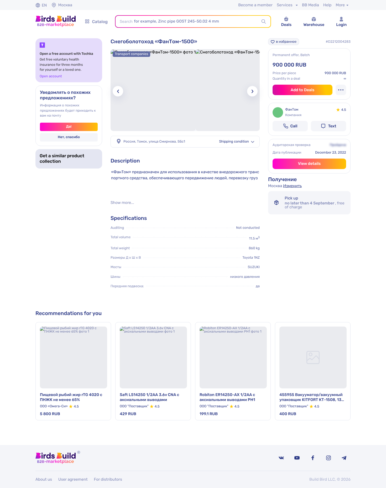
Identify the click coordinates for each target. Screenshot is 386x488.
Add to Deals (302, 90)
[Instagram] (328, 458)
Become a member (255, 5)
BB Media (310, 5)
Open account (51, 76)
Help (327, 5)
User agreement (73, 479)
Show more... (122, 203)
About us (43, 479)
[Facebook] (312, 458)
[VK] (281, 458)
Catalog (100, 21)
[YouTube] (297, 458)
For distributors (108, 479)
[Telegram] (344, 458)
